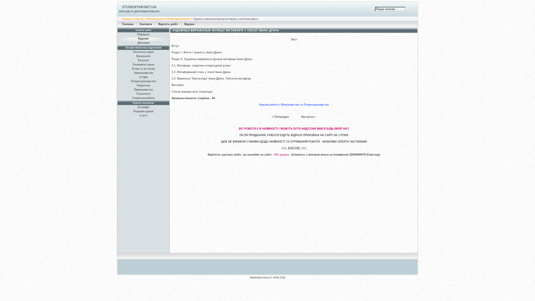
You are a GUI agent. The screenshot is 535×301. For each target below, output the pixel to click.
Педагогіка (143, 85)
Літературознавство (143, 81)
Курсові (139, 19)
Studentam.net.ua (139, 7)
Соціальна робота (143, 97)
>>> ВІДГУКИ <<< (293, 148)
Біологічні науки (143, 52)
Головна (127, 19)
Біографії (143, 107)
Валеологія (143, 56)
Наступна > (308, 116)
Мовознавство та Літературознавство (168, 19)
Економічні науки (143, 64)
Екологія (143, 60)
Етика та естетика (143, 68)
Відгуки (189, 24)
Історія (143, 77)
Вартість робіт (168, 24)
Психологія (143, 93)
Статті (143, 115)
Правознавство (143, 89)
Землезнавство (143, 72)
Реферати (143, 34)
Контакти (146, 24)
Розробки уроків (143, 111)
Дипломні (143, 42)
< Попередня (280, 116)
